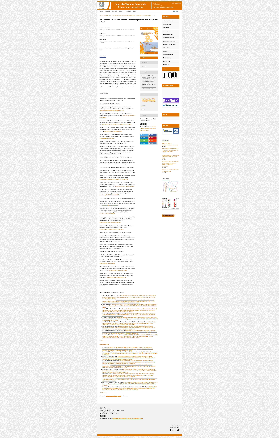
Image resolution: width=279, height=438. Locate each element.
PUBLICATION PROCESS (169, 37)
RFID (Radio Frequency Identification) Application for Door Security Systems (138, 295)
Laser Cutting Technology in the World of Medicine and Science (141, 313)
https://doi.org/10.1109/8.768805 (107, 263)
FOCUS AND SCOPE (168, 21)
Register (128, 11)
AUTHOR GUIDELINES (168, 54)
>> (102, 340)
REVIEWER (166, 27)
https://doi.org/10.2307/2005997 (107, 138)
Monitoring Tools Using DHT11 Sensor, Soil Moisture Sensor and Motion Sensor (170, 157)
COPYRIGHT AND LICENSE (169, 44)
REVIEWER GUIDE (167, 31)
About (121, 11)
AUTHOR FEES (167, 61)
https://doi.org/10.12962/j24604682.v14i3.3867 (110, 222)
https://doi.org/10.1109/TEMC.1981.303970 (109, 194)
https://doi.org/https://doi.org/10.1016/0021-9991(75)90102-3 (114, 179)
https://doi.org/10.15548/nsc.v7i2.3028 (113, 131)
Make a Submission (168, 215)
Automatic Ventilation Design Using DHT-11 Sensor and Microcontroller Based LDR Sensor (136, 378)
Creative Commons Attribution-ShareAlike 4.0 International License (148, 128)
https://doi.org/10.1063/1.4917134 (107, 213)
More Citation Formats (148, 88)
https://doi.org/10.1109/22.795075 (110, 205)
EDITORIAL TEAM (167, 24)
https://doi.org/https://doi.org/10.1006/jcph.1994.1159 (112, 110)
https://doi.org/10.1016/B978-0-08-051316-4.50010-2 (112, 229)
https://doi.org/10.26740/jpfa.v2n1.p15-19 (116, 277)
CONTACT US (167, 64)
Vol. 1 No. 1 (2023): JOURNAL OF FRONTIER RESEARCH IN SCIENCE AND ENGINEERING (130, 15)
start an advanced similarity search (113, 396)
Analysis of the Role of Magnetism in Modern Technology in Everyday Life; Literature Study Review (170, 150)
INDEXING (166, 51)
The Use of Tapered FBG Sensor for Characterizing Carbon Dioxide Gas (136, 352)
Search (176, 11)
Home (101, 11)
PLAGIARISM (166, 47)
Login (135, 11)
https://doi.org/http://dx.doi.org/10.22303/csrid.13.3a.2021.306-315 (117, 124)
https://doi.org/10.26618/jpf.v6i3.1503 (118, 270)
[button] (144, 135)
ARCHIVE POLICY (167, 57)
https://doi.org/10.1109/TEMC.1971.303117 (125, 186)
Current (107, 11)
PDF (143, 57)
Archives (114, 11)
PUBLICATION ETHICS (168, 34)
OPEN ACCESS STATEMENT (170, 41)
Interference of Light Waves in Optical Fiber (133, 382)
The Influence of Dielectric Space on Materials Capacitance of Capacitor (127, 304)
